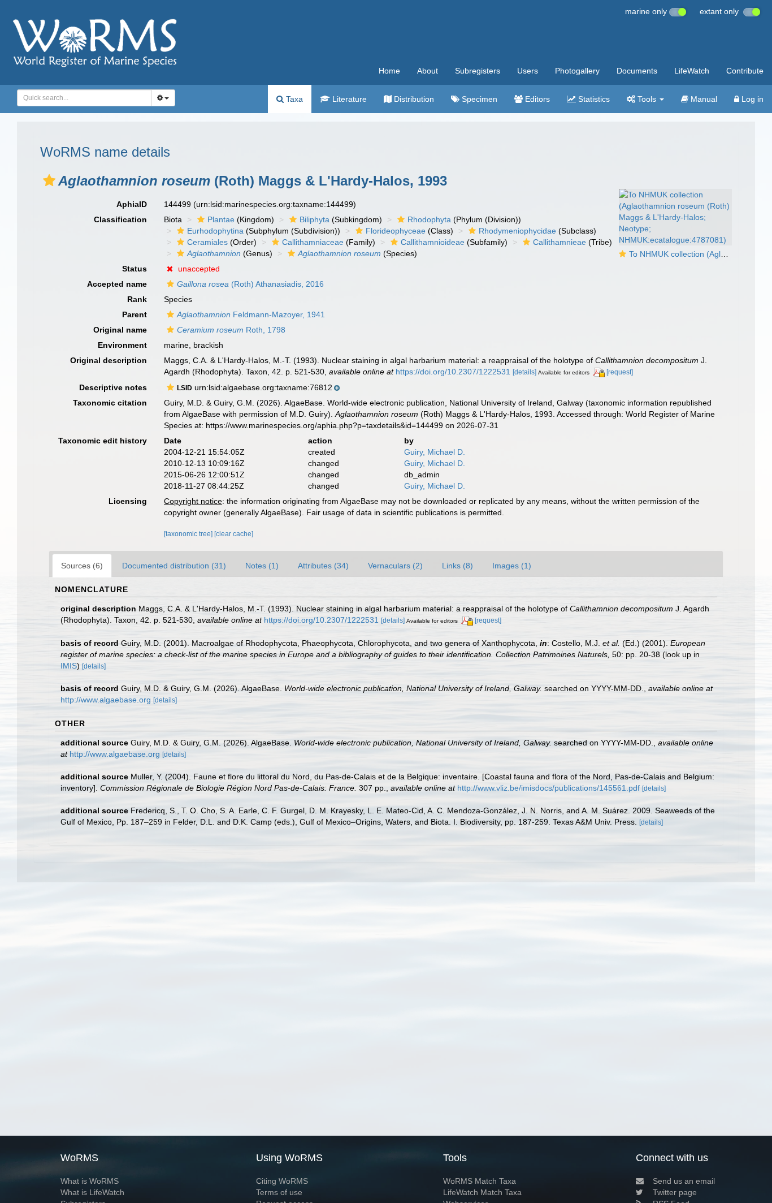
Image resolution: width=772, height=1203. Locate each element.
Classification (120, 219)
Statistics (593, 99)
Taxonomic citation (110, 402)
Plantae (221, 219)
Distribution (413, 99)
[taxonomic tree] (189, 534)
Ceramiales (207, 242)
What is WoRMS (89, 1180)
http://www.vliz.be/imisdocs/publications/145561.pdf (548, 787)
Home (389, 70)
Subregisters (477, 70)
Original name (120, 329)
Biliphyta (314, 219)
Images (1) (511, 565)
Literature (348, 99)
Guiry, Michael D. (434, 451)
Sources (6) (82, 565)
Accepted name (117, 283)
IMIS (68, 665)
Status (134, 268)
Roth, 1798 (231, 329)
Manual (702, 99)
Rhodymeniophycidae (517, 230)
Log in (751, 99)
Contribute (745, 70)
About (427, 70)
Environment (122, 345)
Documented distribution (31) (174, 565)
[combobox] (84, 97)
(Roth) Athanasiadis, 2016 (250, 283)
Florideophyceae (396, 230)
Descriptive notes (113, 387)
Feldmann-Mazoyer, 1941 (251, 314)
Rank (137, 299)
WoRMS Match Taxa (479, 1180)
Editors (536, 99)
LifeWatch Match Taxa (482, 1192)
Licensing (128, 501)
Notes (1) (262, 565)
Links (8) (457, 565)
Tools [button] (646, 99)
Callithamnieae (559, 242)
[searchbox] (81, 98)
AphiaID (131, 204)
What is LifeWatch (92, 1192)
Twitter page (675, 1192)
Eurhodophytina (215, 230)
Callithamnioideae (433, 242)
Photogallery (577, 70)
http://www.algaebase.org (105, 699)
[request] (619, 372)
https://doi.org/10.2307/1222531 (453, 371)
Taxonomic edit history (102, 440)
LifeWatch (691, 70)
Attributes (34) (323, 565)
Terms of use (279, 1192)
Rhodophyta (429, 219)
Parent (134, 314)
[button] (49, 180)
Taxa (293, 99)
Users (527, 70)
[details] (524, 372)
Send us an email (684, 1180)
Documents (637, 70)
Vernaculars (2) (395, 565)
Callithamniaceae (313, 242)
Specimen (478, 99)
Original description (108, 360)
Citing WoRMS (282, 1180)
